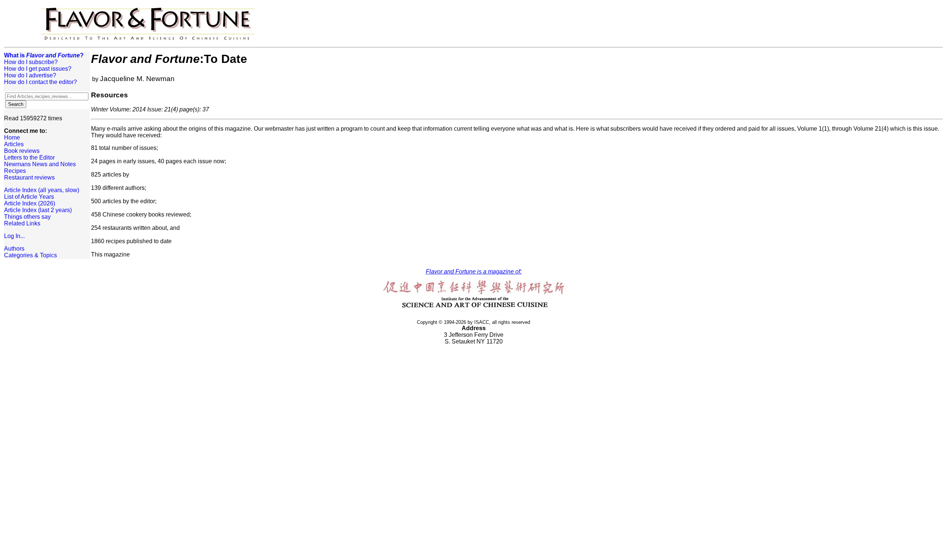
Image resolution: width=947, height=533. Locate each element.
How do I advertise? (30, 75)
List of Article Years (29, 197)
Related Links (22, 223)
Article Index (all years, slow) (41, 190)
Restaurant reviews (29, 177)
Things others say (27, 217)
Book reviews (22, 151)
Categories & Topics (30, 255)
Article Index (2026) (29, 203)
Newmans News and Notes (40, 164)
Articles (14, 144)
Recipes (15, 171)
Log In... (14, 236)
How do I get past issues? (37, 69)
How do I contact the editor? (40, 82)
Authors (14, 248)
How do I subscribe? (31, 62)
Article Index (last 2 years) (38, 210)
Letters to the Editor (29, 157)
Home (12, 137)
